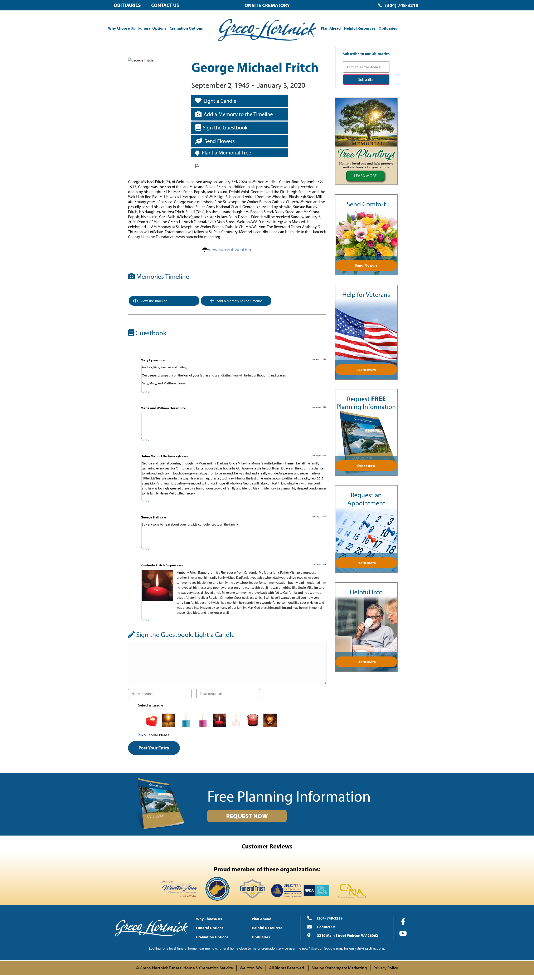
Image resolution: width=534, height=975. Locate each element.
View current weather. (230, 249)
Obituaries (127, 5)
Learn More (366, 562)
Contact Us (165, 5)
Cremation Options (186, 28)
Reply (145, 391)
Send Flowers (219, 141)
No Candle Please (155, 735)
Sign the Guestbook (225, 127)
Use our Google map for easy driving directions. (348, 948)
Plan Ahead (331, 28)
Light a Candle (220, 100)
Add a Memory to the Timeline (238, 114)
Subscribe (366, 79)
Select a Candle (150, 705)
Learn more (366, 369)
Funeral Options (152, 28)
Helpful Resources (359, 28)
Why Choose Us (121, 28)
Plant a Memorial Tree (226, 152)
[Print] (197, 165)
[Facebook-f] (403, 921)
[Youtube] (403, 933)
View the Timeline (153, 301)
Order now (366, 465)
